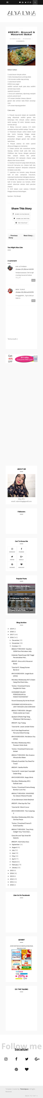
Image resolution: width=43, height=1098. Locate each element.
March (14, 862)
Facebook (21, 551)
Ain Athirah (21, 266)
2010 (12, 885)
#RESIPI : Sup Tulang (19, 723)
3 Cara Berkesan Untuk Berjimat (23, 799)
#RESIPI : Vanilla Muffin (20, 767)
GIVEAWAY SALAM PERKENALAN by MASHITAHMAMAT (20, 694)
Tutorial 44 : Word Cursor (20, 807)
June (13, 853)
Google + (21, 559)
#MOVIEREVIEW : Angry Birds (22, 777)
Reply (33, 280)
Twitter (12, 559)
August (14, 847)
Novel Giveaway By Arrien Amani (23, 700)
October (15, 646)
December (15, 640)
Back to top (30, 1096)
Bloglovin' (21, 567)
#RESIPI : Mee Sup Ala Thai (21, 803)
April (13, 859)
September (16, 844)
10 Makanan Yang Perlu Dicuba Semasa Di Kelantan (20, 599)
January (14, 867)
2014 (12, 873)
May (13, 856)
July (13, 850)
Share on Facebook (22, 214)
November (15, 643)
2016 (12, 637)
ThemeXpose (24, 1089)
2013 (12, 876)
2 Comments (20, 41)
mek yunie (20, 289)
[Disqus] (22, 388)
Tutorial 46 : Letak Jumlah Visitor (23, 726)
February (15, 865)
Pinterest (12, 567)
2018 (12, 631)
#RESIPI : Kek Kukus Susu (20, 842)
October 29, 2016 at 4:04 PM (25, 269)
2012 (12, 879)
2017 (12, 634)
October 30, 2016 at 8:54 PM (25, 292)
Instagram (12, 551)
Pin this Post (23, 223)
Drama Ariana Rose (17, 610)
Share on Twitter (22, 218)
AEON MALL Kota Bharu (19, 586)
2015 (12, 870)
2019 (12, 629)
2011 (12, 882)
